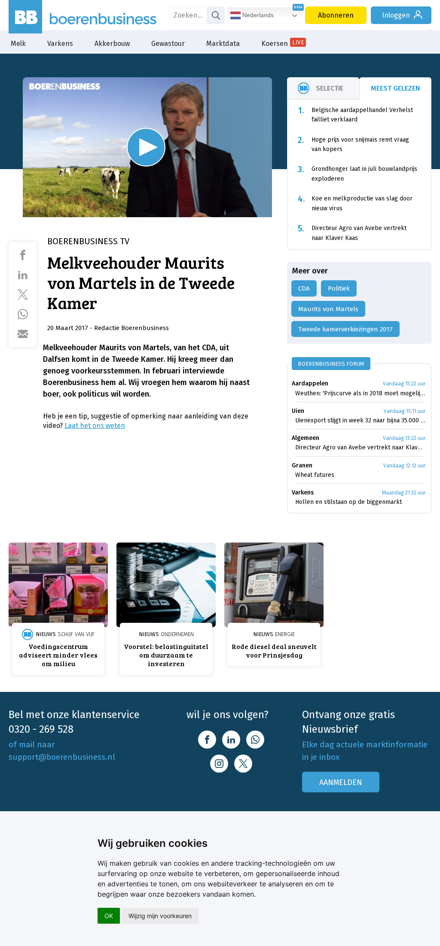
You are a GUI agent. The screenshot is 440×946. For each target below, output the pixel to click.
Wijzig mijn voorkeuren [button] (160, 915)
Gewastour (168, 43)
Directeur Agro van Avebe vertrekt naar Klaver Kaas (360, 447)
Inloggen (396, 15)
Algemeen (305, 438)
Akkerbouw (112, 43)
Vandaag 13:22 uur (404, 438)
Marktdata (223, 43)
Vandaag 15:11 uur (404, 411)
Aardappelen (310, 383)
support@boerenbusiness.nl (62, 757)
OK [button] (108, 915)
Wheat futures (314, 475)
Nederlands (257, 15)
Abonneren (336, 15)
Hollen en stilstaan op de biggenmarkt (348, 502)
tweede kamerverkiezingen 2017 (345, 329)
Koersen (282, 43)
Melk (18, 43)
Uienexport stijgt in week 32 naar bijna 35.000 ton (360, 420)
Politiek (339, 288)
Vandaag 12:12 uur (404, 466)
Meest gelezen (395, 88)
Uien (298, 411)
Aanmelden (340, 782)
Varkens (60, 43)
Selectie (329, 88)
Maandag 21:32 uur (403, 493)
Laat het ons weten (94, 425)
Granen (302, 465)
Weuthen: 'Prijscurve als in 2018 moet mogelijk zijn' (360, 393)
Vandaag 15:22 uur (404, 384)
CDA (304, 288)
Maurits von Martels (328, 309)
